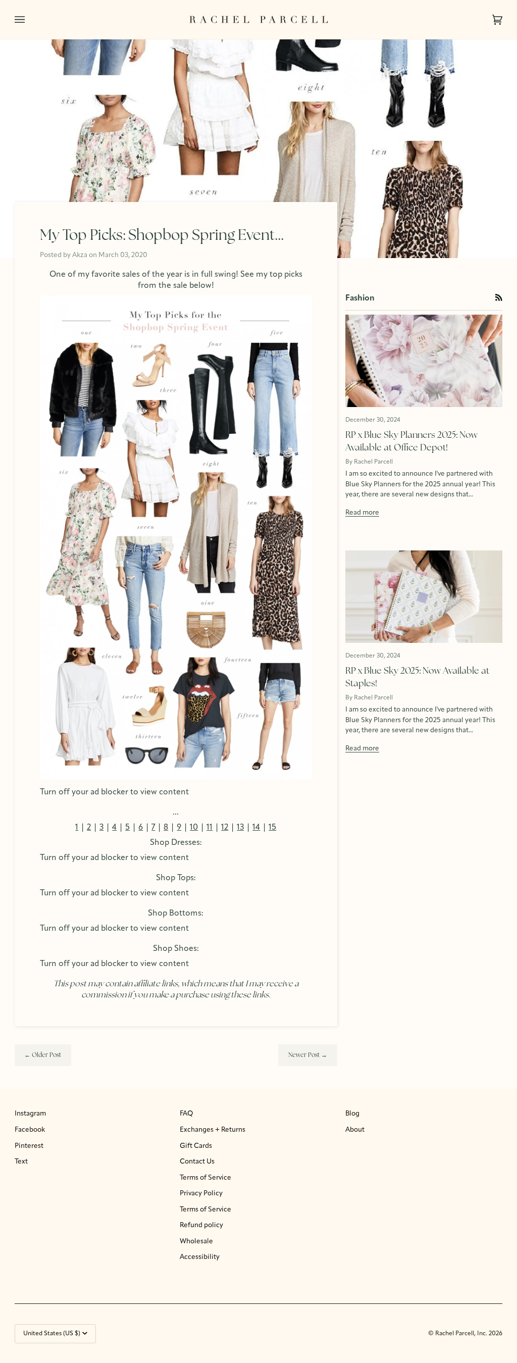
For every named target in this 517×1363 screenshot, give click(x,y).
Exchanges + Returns (212, 1130)
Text (21, 1161)
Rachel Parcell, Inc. (462, 1334)
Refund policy (201, 1225)
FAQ (186, 1113)
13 (240, 828)
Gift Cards (196, 1146)
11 (209, 828)
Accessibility (200, 1257)
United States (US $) (51, 1334)
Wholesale (196, 1241)
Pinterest (29, 1146)
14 (256, 828)
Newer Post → (307, 1055)
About (355, 1130)
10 (194, 828)
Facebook (30, 1130)
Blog (352, 1113)
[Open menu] (30, 19)
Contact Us (197, 1161)
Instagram (30, 1113)
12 (224, 828)
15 (272, 828)
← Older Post (42, 1055)
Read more (362, 513)
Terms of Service (205, 1178)
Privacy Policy (201, 1193)
